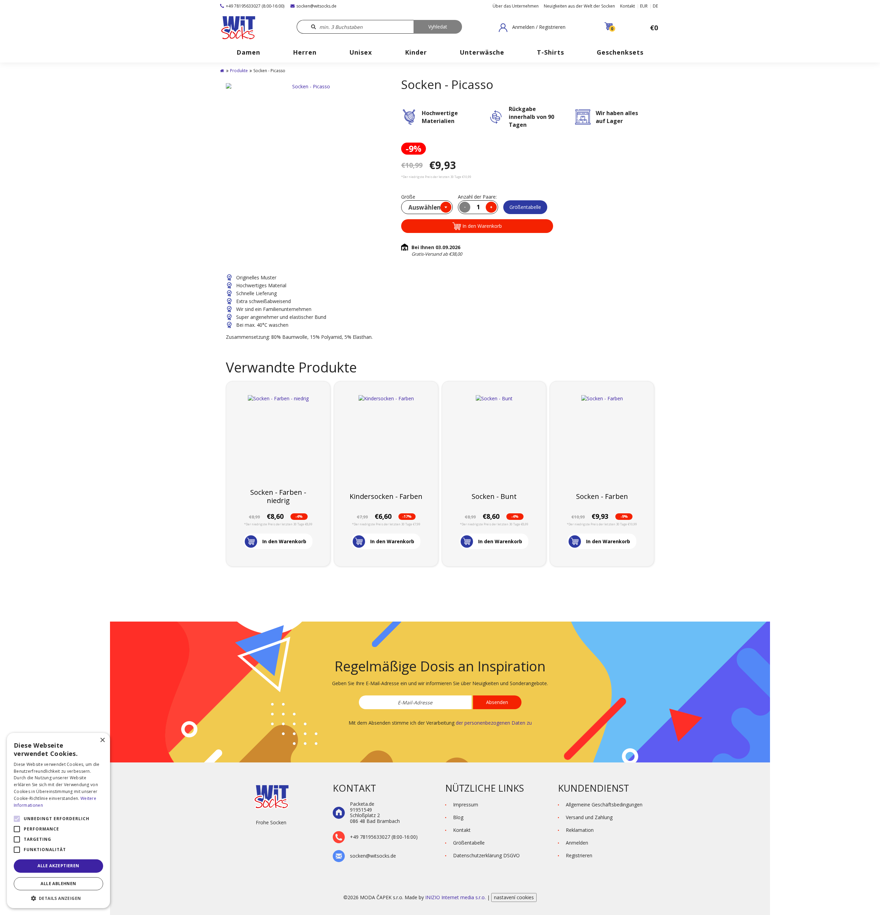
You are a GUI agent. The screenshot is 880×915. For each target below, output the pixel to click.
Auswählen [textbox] (424, 207)
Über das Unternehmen (516, 6)
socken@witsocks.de (316, 6)
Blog (458, 817)
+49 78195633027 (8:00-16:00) (255, 6)
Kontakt (627, 6)
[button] (532, 27)
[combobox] (427, 207)
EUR (644, 6)
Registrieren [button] (579, 855)
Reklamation (580, 830)
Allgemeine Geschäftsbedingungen (604, 804)
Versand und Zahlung (589, 817)
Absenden (497, 702)
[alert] (58, 820)
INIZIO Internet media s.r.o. (456, 897)
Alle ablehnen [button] (58, 883)
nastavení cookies (514, 897)
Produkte (239, 71)
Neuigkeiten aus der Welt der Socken (579, 6)
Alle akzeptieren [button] (58, 866)
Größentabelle (525, 207)
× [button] (102, 740)
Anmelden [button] (577, 842)
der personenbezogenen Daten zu (494, 722)
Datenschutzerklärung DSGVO (486, 855)
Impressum (465, 804)
